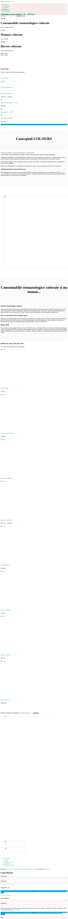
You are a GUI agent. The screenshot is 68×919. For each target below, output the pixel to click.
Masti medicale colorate (7, 118)
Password (4, 881)
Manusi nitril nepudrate (7, 93)
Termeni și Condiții (9, 865)
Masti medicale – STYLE (7, 112)
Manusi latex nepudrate (7, 87)
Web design (24, 869)
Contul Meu (7, 864)
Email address (5, 898)
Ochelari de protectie (6, 654)
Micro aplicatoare (5, 565)
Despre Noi (7, 858)
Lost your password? (6, 895)
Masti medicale (4, 78)
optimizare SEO (32, 869)
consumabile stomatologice (13, 869)
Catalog (6, 861)
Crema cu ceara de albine (18, 14)
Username (4, 876)
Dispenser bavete (5, 700)
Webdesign (46, 869)
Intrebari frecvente (9, 862)
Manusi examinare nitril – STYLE (9, 102)
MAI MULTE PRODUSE (8, 124)
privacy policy (16, 909)
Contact (6, 859)
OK (2, 917)
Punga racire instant (6, 610)
